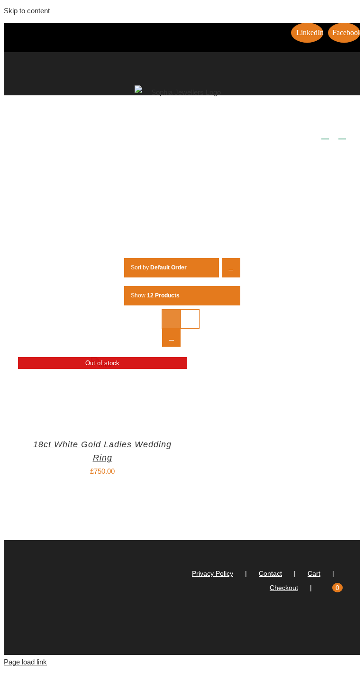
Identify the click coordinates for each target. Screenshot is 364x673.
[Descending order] (231, 267)
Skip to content (27, 11)
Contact (270, 573)
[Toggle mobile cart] (325, 134)
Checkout (284, 587)
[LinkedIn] (330, 625)
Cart (314, 573)
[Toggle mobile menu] (342, 134)
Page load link (25, 662)
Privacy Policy (212, 573)
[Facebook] (343, 625)
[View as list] (171, 337)
